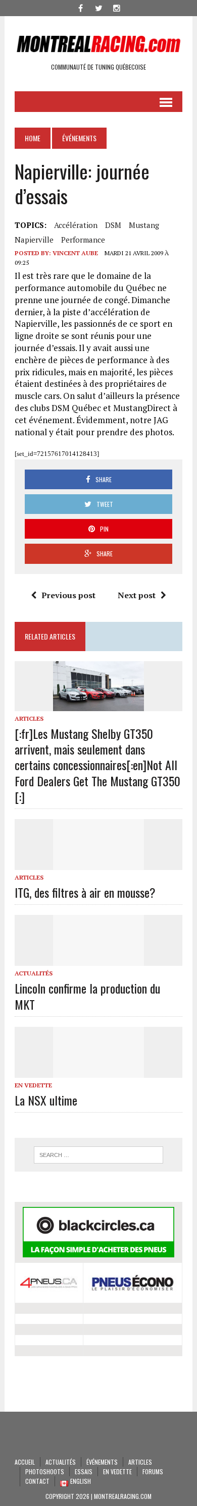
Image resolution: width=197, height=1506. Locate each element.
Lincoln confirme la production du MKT (87, 996)
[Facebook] (80, 7)
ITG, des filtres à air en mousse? (85, 892)
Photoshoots (44, 1471)
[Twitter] (98, 7)
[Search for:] (98, 1155)
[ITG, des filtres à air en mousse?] (98, 862)
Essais (83, 1471)
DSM (113, 225)
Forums (152, 1471)
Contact (37, 1481)
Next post (137, 595)
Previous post (68, 595)
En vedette (33, 1085)
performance (83, 240)
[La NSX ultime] (98, 1070)
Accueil (25, 1462)
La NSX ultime (46, 1100)
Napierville (34, 240)
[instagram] (117, 7)
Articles (29, 718)
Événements (102, 1462)
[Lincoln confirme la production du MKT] (98, 959)
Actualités (34, 973)
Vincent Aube (75, 253)
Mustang (144, 225)
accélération (75, 225)
